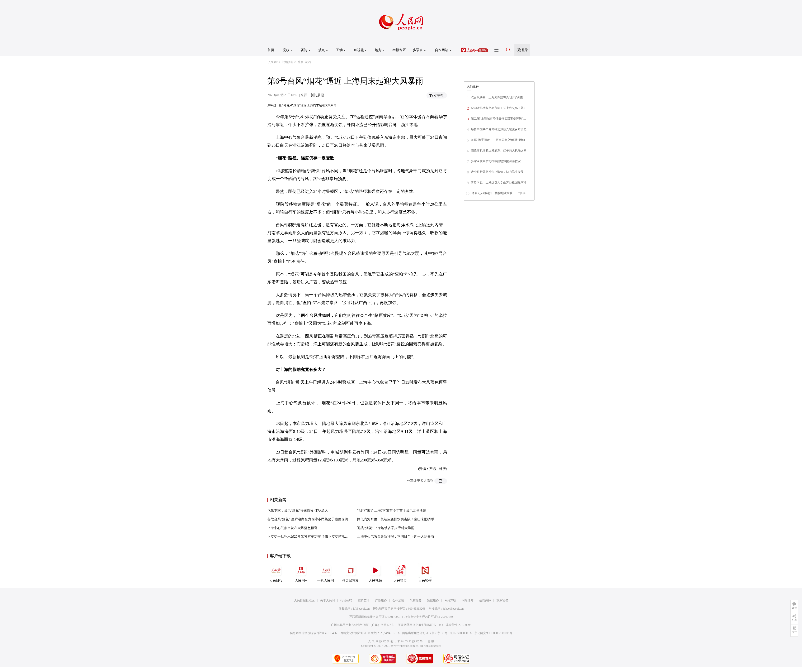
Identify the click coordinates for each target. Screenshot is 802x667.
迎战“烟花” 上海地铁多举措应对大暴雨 (385, 528)
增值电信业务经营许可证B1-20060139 (429, 616)
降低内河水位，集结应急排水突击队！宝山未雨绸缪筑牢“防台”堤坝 (407, 519)
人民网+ (301, 580)
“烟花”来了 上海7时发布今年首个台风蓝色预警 (391, 510)
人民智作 (425, 580)
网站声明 (450, 600)
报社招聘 (346, 600)
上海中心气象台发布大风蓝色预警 (292, 528)
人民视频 (375, 580)
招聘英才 (363, 600)
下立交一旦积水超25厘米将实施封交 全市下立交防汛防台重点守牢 (316, 536)
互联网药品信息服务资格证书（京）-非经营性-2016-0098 (434, 625)
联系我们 (502, 600)
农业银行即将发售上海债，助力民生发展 (497, 171)
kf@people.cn (361, 608)
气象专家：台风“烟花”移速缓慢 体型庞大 (297, 510)
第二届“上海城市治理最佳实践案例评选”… (498, 118)
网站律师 (467, 600)
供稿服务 (415, 600)
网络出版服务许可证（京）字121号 (425, 633)
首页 (271, 50)
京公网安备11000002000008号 (493, 633)
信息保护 (485, 600)
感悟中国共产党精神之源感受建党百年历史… (500, 129)
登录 (525, 50)
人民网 (272, 62)
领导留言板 (350, 580)
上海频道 (287, 62)
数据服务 (433, 600)
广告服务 (381, 600)
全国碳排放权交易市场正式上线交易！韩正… (500, 108)
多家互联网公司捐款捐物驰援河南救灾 (496, 161)
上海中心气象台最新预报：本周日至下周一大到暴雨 (395, 536)
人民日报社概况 (304, 600)
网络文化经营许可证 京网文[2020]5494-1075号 (370, 633)
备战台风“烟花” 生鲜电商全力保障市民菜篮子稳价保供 (307, 519)
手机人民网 (325, 580)
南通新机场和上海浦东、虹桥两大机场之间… (500, 150)
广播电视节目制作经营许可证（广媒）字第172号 (362, 625)
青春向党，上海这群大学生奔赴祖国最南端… (500, 182)
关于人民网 (327, 600)
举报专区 (399, 50)
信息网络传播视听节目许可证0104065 (314, 633)
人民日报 (276, 580)
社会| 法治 (304, 62)
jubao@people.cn (453, 608)
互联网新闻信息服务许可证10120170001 (375, 616)
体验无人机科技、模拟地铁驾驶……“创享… (500, 193)
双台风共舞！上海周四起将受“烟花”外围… (498, 97)
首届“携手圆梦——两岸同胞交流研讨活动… (499, 139)
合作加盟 (398, 600)
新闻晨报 (317, 95)
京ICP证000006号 (461, 633)
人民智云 (400, 580)
